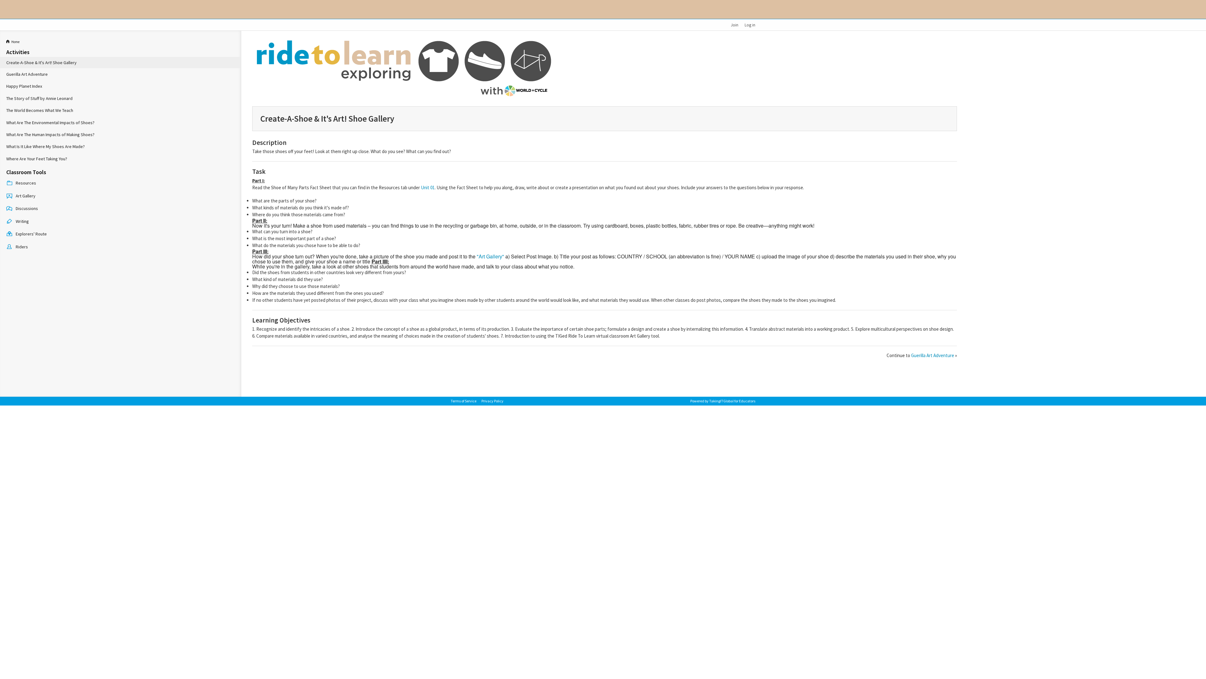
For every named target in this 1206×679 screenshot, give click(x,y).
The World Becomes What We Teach (39, 110)
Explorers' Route (31, 234)
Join (734, 24)
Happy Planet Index (24, 86)
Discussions (27, 208)
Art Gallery (25, 196)
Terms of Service (463, 401)
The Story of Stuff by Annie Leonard (39, 98)
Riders (22, 247)
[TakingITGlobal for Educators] (461, 10)
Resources (26, 183)
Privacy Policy (492, 401)
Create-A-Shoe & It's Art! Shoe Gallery (41, 62)
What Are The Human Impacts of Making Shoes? (50, 134)
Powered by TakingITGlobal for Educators (722, 401)
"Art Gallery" (490, 256)
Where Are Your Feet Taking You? (36, 159)
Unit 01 (428, 187)
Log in (750, 24)
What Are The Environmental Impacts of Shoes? (50, 122)
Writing (22, 221)
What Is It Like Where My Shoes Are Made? (45, 146)
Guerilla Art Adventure (27, 74)
